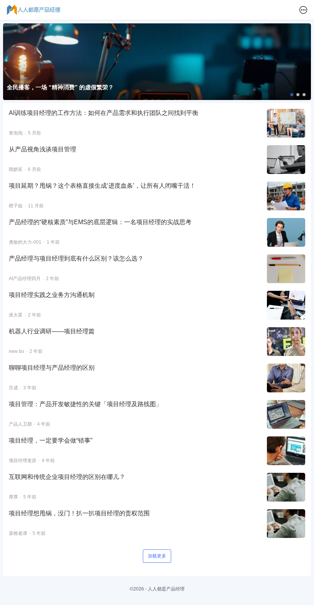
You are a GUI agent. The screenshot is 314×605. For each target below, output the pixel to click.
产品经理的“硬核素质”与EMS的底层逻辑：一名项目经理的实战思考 (100, 222)
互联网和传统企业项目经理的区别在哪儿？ (67, 477)
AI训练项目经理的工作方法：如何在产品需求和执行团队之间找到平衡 (103, 113)
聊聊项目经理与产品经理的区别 (52, 367)
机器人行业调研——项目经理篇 (52, 331)
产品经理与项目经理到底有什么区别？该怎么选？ (76, 258)
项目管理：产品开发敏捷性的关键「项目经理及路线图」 (85, 404)
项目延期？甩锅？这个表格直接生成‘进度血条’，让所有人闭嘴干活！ (102, 185)
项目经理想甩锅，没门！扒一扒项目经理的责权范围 (79, 513)
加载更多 (157, 556)
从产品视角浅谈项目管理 (42, 149)
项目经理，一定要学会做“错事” (50, 440)
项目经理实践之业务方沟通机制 (52, 295)
